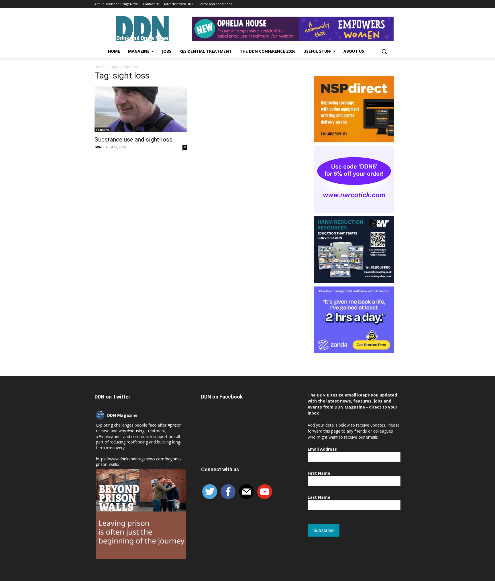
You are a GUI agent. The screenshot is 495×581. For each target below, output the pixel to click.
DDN (98, 147)
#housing (135, 430)
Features (102, 130)
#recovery (115, 447)
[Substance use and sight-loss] (141, 109)
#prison (175, 425)
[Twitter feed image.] (141, 514)
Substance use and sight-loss (133, 139)
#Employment (109, 436)
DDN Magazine (122, 415)
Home (100, 66)
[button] (384, 51)
